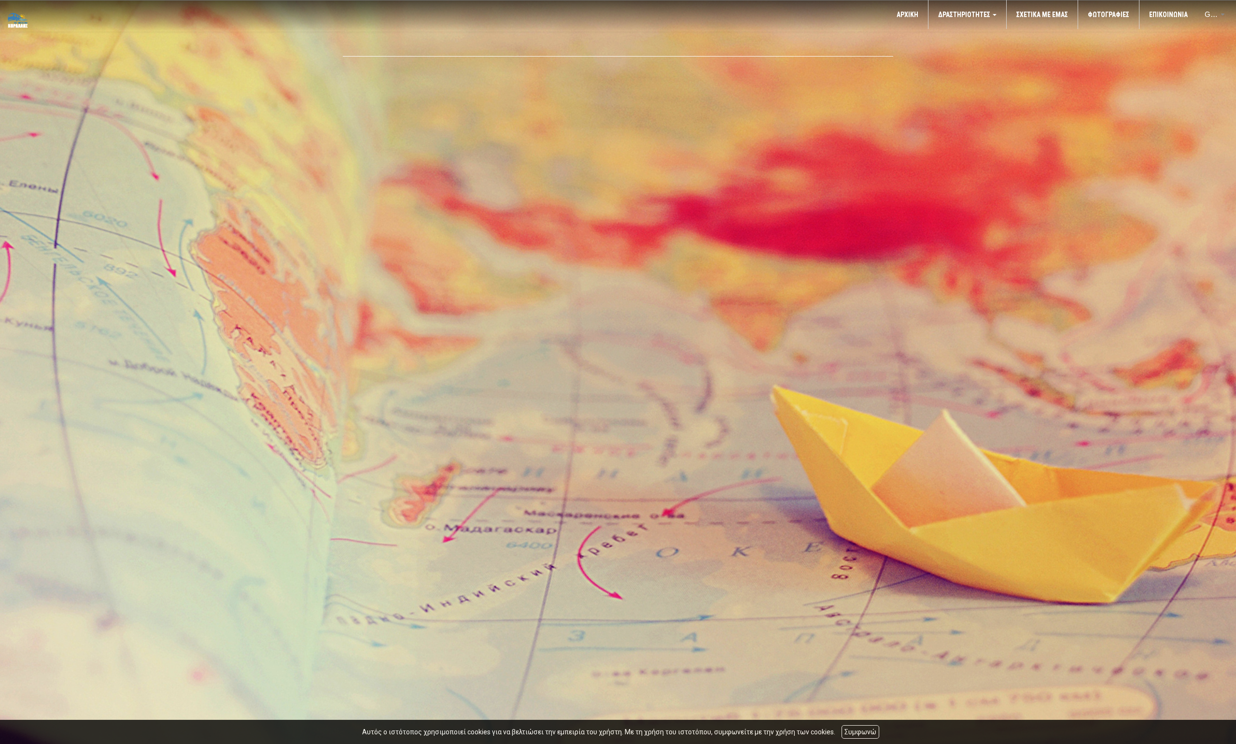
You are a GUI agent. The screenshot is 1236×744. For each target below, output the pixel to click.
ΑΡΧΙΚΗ (907, 14)
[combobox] (1209, 14)
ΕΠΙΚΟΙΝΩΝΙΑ (1168, 14)
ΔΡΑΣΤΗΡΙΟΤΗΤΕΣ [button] (965, 14)
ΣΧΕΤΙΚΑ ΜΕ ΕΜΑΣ (1042, 14)
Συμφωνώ (860, 732)
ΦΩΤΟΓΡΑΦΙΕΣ (1108, 14)
